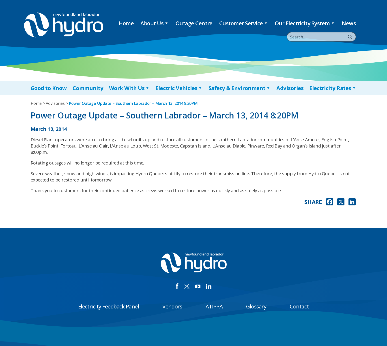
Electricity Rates (330, 88)
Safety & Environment (237, 88)
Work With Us (126, 88)
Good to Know (49, 88)
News (349, 23)
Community (88, 88)
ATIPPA (214, 306)
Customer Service (241, 23)
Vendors (172, 306)
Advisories (289, 88)
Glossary (256, 306)
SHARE (313, 202)
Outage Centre (194, 23)
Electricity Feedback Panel (108, 306)
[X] (340, 202)
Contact (299, 306)
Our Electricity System (302, 23)
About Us (151, 23)
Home (126, 23)
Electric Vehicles (176, 88)
